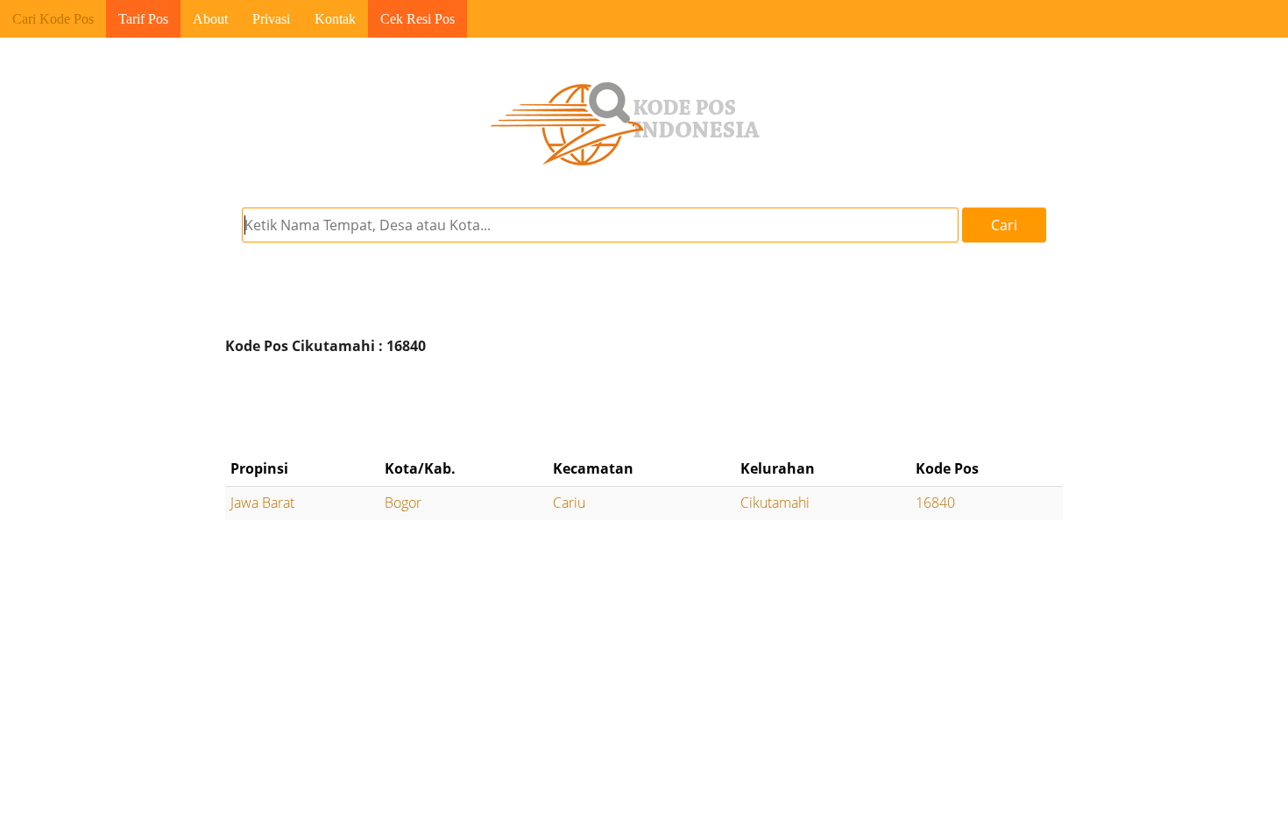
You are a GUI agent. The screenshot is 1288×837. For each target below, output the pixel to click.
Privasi (271, 18)
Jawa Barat (262, 502)
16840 (935, 502)
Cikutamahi (775, 502)
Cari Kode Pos (53, 18)
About (210, 18)
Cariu (569, 502)
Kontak (335, 18)
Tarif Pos (143, 18)
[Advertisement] (644, 407)
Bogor (403, 502)
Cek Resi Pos (417, 18)
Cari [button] (1004, 225)
